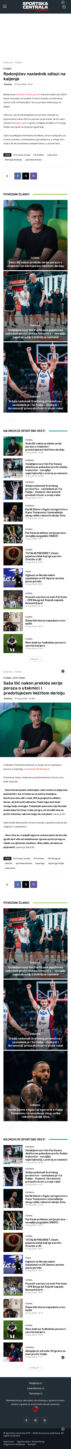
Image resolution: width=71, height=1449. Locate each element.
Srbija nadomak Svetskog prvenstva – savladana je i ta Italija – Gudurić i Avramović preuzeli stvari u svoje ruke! (35, 405)
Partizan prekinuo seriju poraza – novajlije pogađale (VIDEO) (46, 534)
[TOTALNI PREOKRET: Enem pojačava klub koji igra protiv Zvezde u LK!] (13, 555)
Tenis (28, 572)
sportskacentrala (33, 159)
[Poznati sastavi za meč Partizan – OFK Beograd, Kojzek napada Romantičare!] (13, 599)
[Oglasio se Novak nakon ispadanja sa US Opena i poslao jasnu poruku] (13, 577)
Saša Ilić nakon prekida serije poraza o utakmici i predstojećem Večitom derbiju (35, 264)
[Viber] (33, 176)
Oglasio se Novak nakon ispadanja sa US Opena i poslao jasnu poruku (44, 578)
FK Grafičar (39, 155)
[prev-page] (5, 419)
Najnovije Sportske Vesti (24, 431)
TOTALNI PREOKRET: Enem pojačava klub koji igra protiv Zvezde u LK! (43, 556)
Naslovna (8, 62)
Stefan (8, 84)
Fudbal (18, 62)
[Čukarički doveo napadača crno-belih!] (13, 621)
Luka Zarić (52, 155)
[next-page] (11, 419)
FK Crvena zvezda (21, 155)
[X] (25, 176)
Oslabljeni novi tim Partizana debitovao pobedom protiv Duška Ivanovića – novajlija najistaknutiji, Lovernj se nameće (35, 333)
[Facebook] (17, 176)
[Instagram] (35, 1420)
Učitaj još (34, 659)
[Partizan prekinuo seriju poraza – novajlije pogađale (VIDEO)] (13, 534)
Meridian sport (19, 123)
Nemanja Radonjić (13, 159)
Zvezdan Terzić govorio (28, 94)
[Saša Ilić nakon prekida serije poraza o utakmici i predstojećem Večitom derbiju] (35, 235)
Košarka (35, 325)
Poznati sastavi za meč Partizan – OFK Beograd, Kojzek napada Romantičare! (46, 600)
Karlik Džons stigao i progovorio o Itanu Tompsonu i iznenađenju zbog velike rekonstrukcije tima (46, 512)
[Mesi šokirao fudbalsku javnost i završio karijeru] (13, 643)
